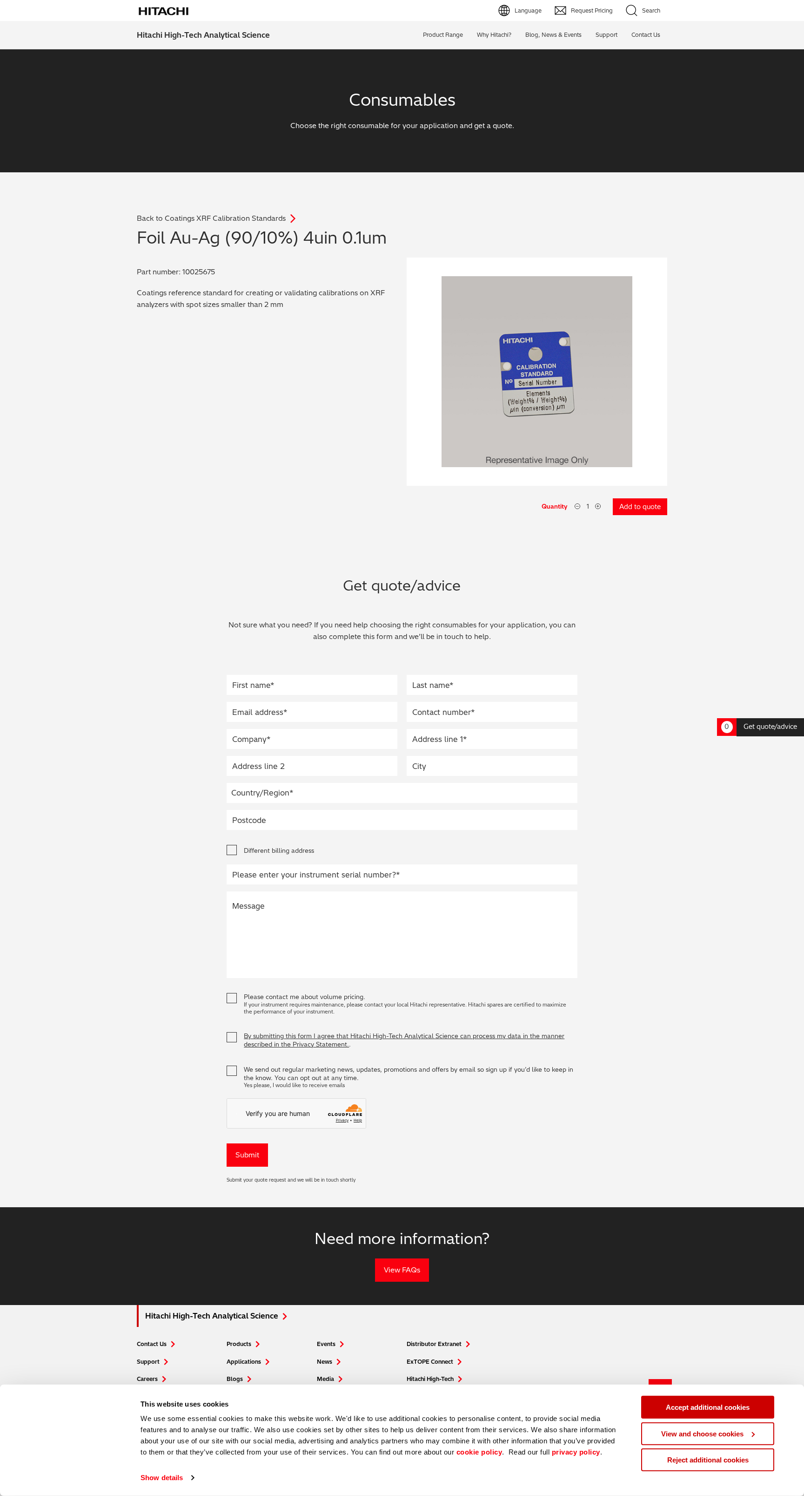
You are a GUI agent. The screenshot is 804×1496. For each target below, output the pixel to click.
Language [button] (528, 10)
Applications (244, 1361)
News (324, 1361)
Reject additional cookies (708, 1460)
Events (326, 1343)
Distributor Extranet (434, 1343)
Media (325, 1378)
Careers (147, 1378)
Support (606, 34)
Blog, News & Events (553, 34)
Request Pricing (592, 10)
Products (239, 1343)
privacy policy (576, 1452)
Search (651, 10)
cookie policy (479, 1452)
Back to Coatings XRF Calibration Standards (211, 218)
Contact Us (152, 1343)
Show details (162, 1478)
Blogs (235, 1378)
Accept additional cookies (708, 1407)
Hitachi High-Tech (430, 1378)
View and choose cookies (702, 1433)
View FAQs (402, 1269)
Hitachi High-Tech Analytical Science (203, 35)
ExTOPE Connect (430, 1361)
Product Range (443, 34)
